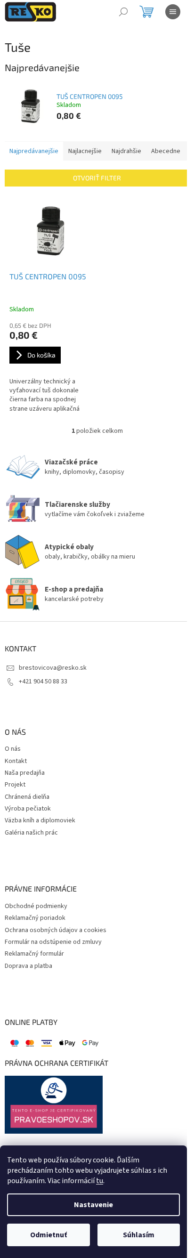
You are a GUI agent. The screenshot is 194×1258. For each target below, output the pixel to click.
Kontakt (16, 761)
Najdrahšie (126, 151)
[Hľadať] (123, 11)
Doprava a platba (28, 966)
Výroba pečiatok (28, 808)
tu (99, 1181)
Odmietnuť (48, 1235)
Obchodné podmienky (36, 906)
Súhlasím (138, 1235)
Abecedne (165, 151)
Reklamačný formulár (34, 954)
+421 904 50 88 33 (43, 681)
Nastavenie (93, 1205)
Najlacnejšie (85, 151)
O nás (13, 749)
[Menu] (172, 11)
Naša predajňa (25, 773)
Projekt (15, 784)
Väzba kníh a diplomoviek (40, 820)
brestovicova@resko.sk (53, 668)
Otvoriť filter (97, 178)
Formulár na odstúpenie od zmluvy (53, 942)
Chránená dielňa (27, 797)
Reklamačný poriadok (35, 918)
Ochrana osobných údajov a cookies (55, 930)
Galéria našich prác (31, 832)
